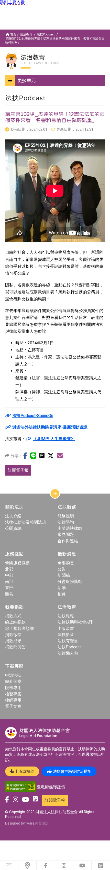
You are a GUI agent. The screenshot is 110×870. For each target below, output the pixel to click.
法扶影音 (66, 634)
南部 (9, 581)
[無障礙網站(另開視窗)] (20, 787)
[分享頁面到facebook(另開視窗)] (25, 455)
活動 (62, 587)
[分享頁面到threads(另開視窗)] (42, 455)
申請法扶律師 (70, 528)
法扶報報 (66, 615)
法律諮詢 (66, 522)
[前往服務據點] (27, 865)
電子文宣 (13, 706)
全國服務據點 (17, 562)
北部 (9, 569)
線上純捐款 (15, 622)
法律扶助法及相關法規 (25, 522)
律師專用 (13, 700)
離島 (9, 593)
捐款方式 (13, 615)
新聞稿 (64, 575)
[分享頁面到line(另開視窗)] (33, 455)
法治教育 (26, 34)
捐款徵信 (13, 634)
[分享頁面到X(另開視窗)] (50, 455)
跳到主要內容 (12, 2)
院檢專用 (13, 687)
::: (1, 32)
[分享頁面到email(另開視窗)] (59, 455)
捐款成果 (13, 640)
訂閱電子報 (18, 470)
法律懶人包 (68, 653)
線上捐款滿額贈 (19, 628)
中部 (9, 575)
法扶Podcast (46, 34)
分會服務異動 (70, 581)
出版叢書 (66, 628)
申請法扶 (13, 675)
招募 (62, 593)
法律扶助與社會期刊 (76, 622)
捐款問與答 (15, 647)
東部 (9, 587)
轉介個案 (13, 681)
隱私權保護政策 (51, 787)
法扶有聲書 (68, 640)
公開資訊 (13, 528)
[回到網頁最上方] (9, 865)
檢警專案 (13, 694)
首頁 (13, 34)
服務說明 (66, 516)
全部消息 (66, 562)
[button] (55, 80)
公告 (62, 569)
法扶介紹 (13, 516)
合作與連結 (68, 540)
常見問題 (66, 534)
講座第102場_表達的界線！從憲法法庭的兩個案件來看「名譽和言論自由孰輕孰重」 (55, 40)
